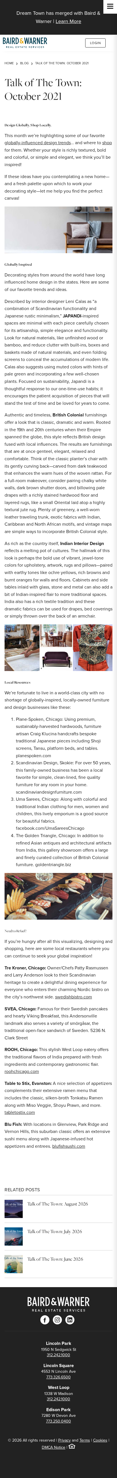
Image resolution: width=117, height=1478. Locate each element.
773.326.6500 (58, 1377)
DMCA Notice (53, 1447)
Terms (85, 1440)
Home (9, 63)
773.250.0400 (58, 1421)
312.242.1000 (58, 1355)
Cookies (100, 1440)
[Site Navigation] (110, 7)
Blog (24, 63)
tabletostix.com (20, 1112)
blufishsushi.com (68, 1146)
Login (95, 43)
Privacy (64, 1440)
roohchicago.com (22, 1071)
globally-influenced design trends (38, 142)
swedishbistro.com (73, 997)
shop (107, 142)
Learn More (68, 21)
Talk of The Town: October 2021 (62, 63)
